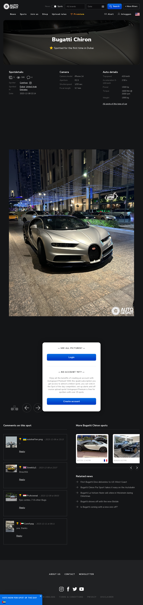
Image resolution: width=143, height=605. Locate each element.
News (47, 6)
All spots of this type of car (115, 103)
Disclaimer (107, 597)
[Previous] (131, 468)
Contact (70, 574)
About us (54, 574)
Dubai (22, 86)
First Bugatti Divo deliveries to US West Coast (103, 482)
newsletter (86, 574)
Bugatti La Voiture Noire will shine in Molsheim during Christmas (106, 494)
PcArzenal (32, 495)
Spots (60, 6)
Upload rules (59, 14)
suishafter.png (35, 439)
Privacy (91, 597)
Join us (34, 14)
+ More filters (131, 6)
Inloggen (126, 14)
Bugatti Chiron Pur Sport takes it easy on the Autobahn (107, 487)
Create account (71, 401)
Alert (111, 14)
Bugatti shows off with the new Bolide (99, 501)
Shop (45, 14)
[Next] (137, 468)
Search (116, 6)
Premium (78, 14)
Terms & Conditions (71, 597)
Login (71, 357)
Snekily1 (31, 467)
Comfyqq (24, 82)
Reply (22, 451)
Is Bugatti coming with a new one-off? (99, 507)
